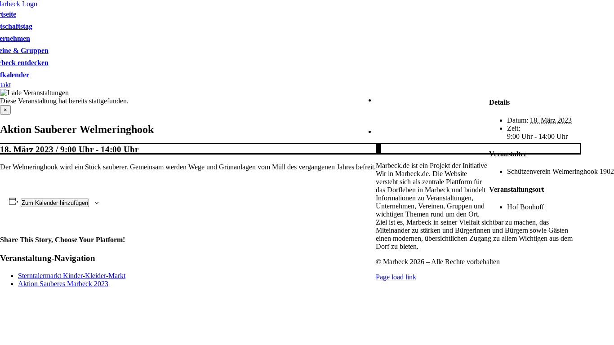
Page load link (396, 277)
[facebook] (377, 148)
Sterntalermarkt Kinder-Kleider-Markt (71, 275)
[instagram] (379, 148)
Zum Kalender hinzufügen (55, 202)
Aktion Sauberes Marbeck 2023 (63, 284)
